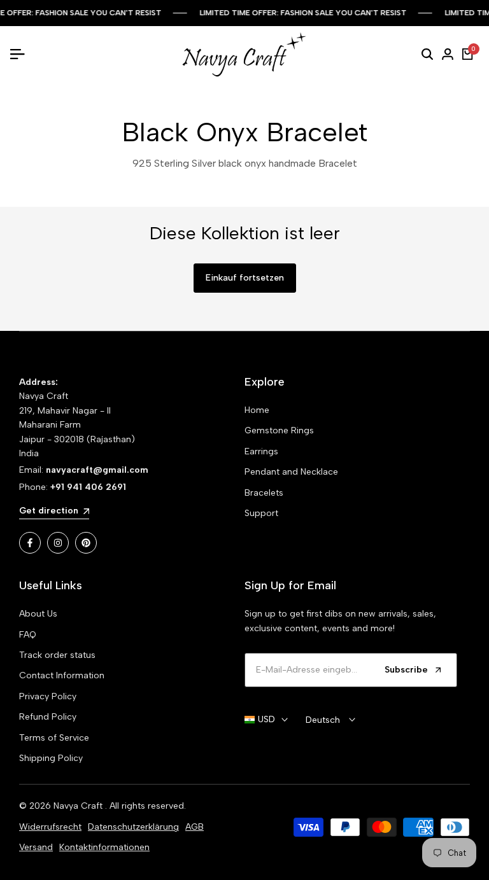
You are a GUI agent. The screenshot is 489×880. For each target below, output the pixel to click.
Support (261, 513)
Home (256, 410)
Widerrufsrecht (50, 826)
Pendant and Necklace (291, 471)
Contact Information (61, 675)
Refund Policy (47, 716)
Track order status (57, 655)
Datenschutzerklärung (133, 826)
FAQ (27, 634)
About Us (38, 613)
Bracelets (263, 492)
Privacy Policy (47, 696)
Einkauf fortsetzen (245, 277)
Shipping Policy (51, 758)
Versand (36, 847)
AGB (194, 826)
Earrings (261, 451)
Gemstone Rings (279, 430)
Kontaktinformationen (104, 847)
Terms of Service (54, 737)
